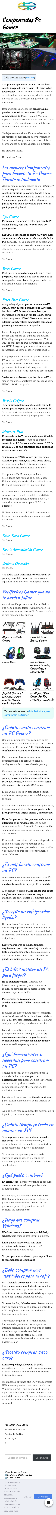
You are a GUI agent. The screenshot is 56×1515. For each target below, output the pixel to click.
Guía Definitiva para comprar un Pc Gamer (27, 713)
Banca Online (13, 1477)
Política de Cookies (14, 1434)
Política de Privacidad (15, 1429)
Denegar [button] (27, 1496)
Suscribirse (42, 1458)
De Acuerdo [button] (43, 1496)
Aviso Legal (10, 1438)
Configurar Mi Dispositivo (19, 1474)
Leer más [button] (13, 1511)
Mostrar (30, 77)
